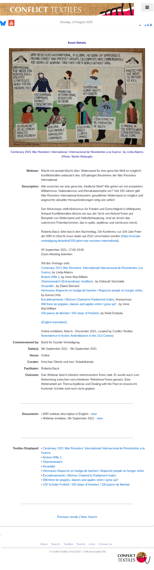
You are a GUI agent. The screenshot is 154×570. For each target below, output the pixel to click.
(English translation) (54, 322)
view (94, 414)
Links (92, 544)
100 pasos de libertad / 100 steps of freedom (70, 313)
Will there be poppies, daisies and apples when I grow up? (79, 304)
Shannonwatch (52, 461)
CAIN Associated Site (94, 551)
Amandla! (47, 286)
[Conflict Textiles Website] (67, 13)
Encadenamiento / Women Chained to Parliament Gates (77, 299)
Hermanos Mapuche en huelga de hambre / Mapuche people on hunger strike (91, 290)
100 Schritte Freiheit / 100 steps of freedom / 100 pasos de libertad (86, 484)
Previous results (67, 517)
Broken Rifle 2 (50, 277)
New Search (89, 517)
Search (55, 544)
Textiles (68, 544)
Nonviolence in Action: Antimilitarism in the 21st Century (77, 335)
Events (81, 544)
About (44, 544)
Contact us (105, 544)
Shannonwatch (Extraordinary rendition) (67, 281)
